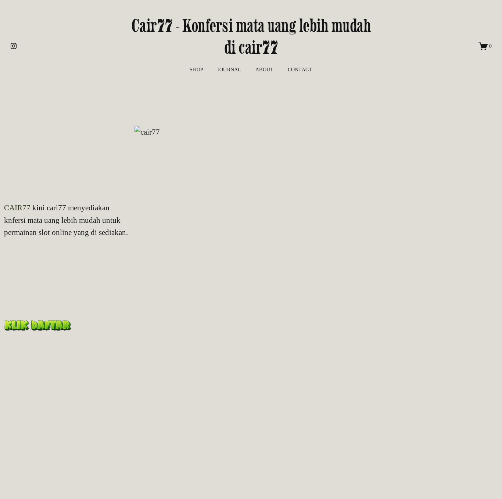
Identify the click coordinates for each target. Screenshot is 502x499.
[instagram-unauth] (13, 46)
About (264, 69)
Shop (196, 69)
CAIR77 (17, 207)
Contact (300, 69)
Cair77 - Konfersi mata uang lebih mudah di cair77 (251, 36)
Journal (229, 69)
